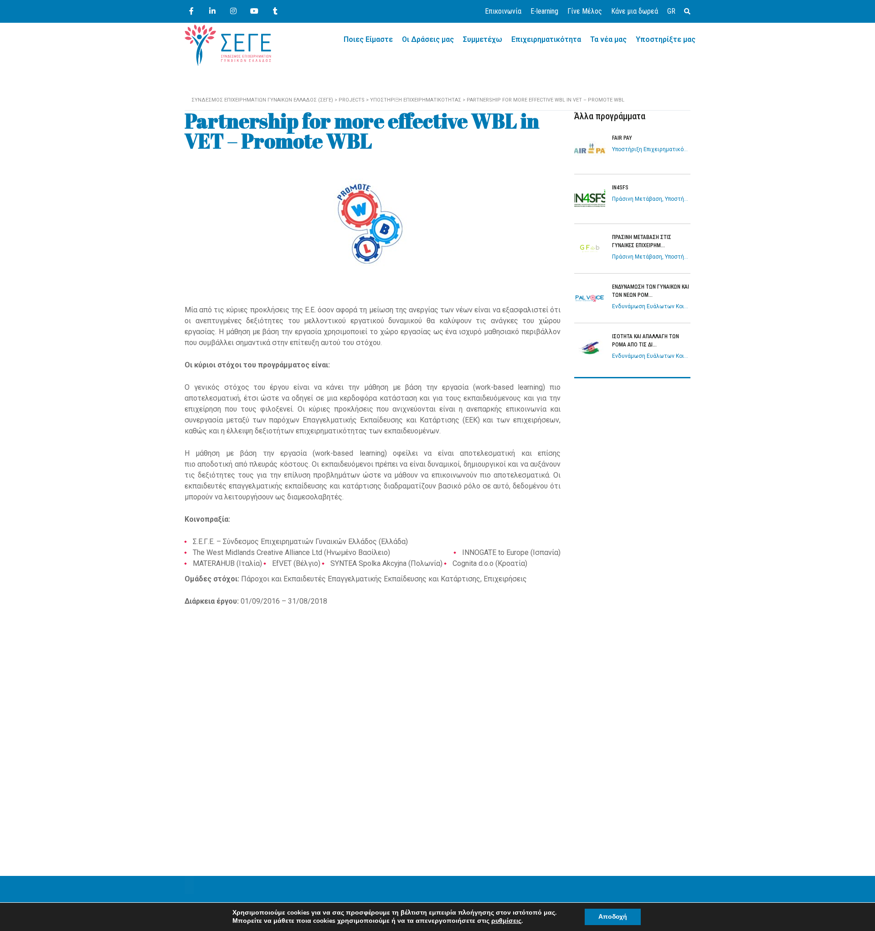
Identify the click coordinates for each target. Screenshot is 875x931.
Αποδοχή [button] (612, 916)
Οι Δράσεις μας (428, 39)
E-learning (544, 11)
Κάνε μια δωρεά (634, 11)
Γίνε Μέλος (584, 11)
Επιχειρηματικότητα (546, 39)
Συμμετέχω (482, 39)
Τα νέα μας (608, 39)
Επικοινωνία (503, 11)
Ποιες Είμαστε (368, 39)
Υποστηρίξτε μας (665, 39)
